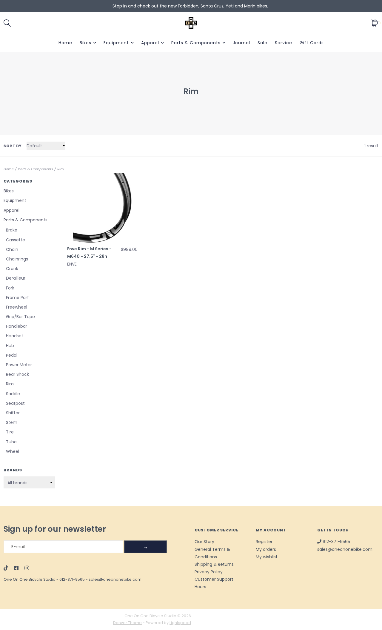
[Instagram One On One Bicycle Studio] (26, 568)
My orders (266, 549)
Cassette (15, 240)
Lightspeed (180, 622)
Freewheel (16, 307)
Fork (10, 288)
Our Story (204, 542)
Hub (10, 346)
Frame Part (17, 298)
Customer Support (214, 579)
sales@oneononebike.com (115, 579)
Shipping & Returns (214, 564)
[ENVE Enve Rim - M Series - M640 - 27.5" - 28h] (102, 208)
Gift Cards (312, 43)
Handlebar (16, 326)
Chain (12, 249)
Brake (11, 230)
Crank (12, 269)
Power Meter (19, 365)
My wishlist (267, 557)
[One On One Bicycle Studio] (191, 23)
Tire (10, 432)
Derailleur (15, 278)
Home (65, 43)
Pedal (11, 355)
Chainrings (17, 259)
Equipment (116, 43)
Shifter (13, 413)
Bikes (85, 43)
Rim (60, 169)
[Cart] (374, 23)
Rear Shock (17, 374)
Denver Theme (127, 622)
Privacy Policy (209, 572)
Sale (262, 43)
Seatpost (15, 403)
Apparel (150, 43)
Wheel (12, 451)
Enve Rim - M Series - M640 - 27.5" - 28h (89, 252)
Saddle (13, 394)
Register (264, 542)
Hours (200, 587)
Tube (11, 442)
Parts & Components (196, 43)
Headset (14, 336)
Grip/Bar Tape (20, 317)
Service (283, 43)
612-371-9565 (72, 579)
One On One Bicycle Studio (30, 579)
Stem (11, 422)
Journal (241, 43)
